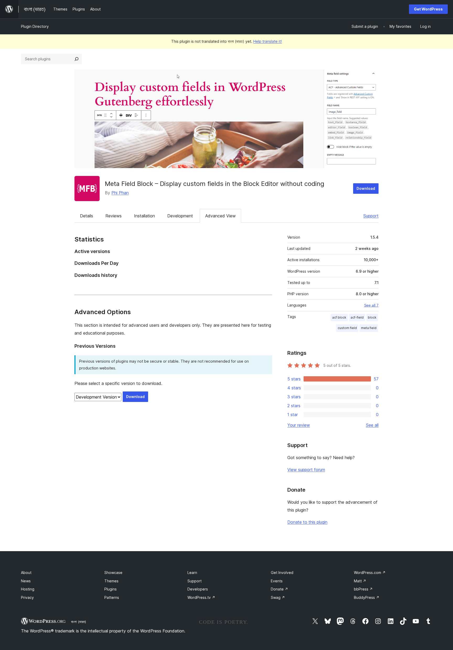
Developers (197, 589)
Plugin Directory (35, 26)
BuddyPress (366, 597)
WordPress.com (370, 572)
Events (277, 581)
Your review (298, 425)
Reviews (113, 215)
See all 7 (371, 305)
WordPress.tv (201, 597)
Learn (192, 572)
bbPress (363, 589)
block (372, 317)
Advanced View (220, 215)
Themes (111, 581)
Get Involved (282, 572)
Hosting (27, 589)
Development (180, 215)
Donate (279, 589)
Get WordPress (428, 9)
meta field (368, 328)
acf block (339, 317)
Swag (278, 597)
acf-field (357, 317)
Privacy (27, 597)
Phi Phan (120, 192)
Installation (144, 215)
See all (372, 425)
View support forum (306, 469)
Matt (360, 581)
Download (366, 188)
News (26, 581)
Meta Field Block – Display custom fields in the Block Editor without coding (214, 183)
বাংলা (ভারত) (78, 622)
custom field (347, 328)
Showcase (113, 572)
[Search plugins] (76, 59)
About (26, 572)
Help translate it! (267, 41)
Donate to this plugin (307, 522)
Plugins (110, 589)
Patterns (111, 597)
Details (86, 215)
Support (371, 215)
